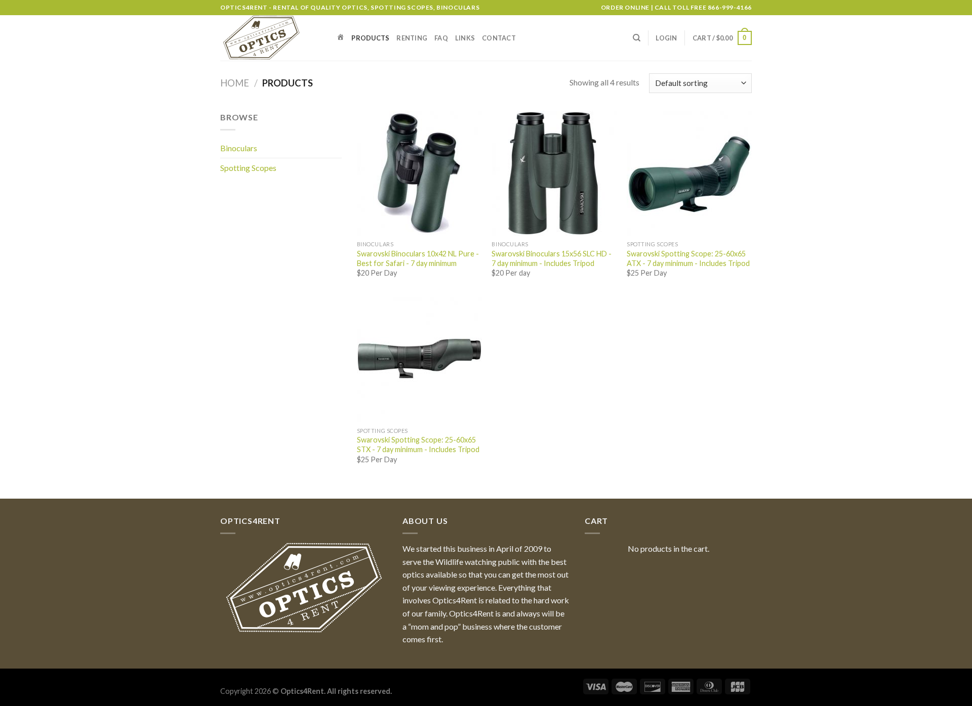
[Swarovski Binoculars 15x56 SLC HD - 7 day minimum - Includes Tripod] (554, 173)
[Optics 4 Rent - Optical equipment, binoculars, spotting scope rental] (270, 38)
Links (465, 38)
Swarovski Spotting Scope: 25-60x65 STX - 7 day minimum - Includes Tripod (418, 444)
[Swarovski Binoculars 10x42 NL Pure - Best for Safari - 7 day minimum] (419, 173)
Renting (411, 38)
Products (370, 38)
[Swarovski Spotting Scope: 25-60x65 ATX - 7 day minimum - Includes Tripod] (689, 173)
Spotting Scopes (248, 167)
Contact (499, 38)
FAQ (441, 38)
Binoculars (238, 148)
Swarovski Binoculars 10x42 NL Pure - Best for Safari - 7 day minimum (418, 258)
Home (234, 83)
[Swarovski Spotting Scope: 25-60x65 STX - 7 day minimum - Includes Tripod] (419, 359)
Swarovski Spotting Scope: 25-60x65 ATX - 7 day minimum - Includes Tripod (688, 258)
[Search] (636, 38)
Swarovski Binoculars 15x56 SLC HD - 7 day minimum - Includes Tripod (552, 258)
